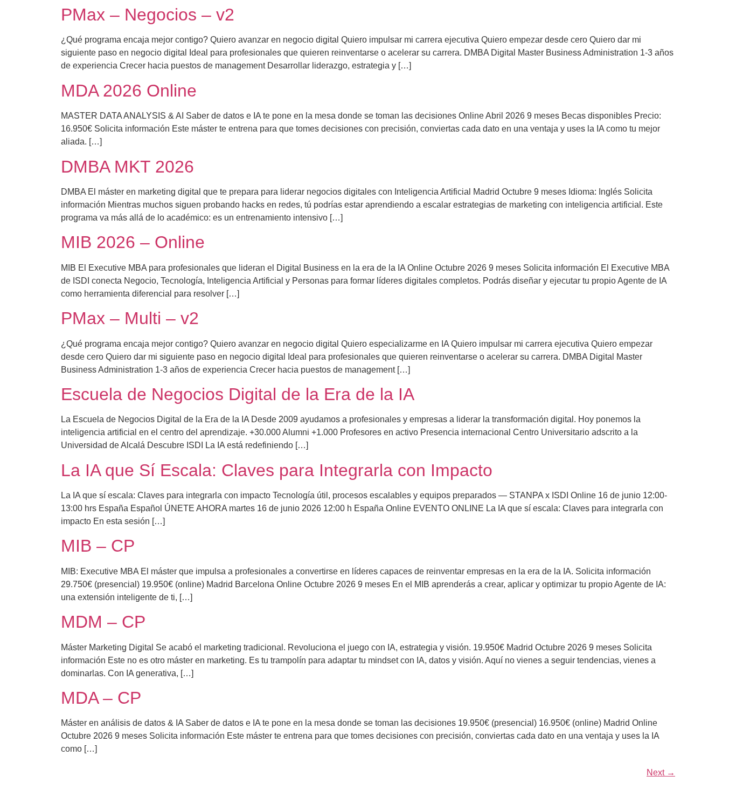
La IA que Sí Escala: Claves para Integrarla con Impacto (276, 470)
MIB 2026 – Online (133, 242)
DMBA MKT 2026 (127, 166)
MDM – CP (103, 621)
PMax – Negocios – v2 (147, 14)
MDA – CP (101, 697)
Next (661, 772)
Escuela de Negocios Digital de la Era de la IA (237, 394)
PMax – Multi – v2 (130, 318)
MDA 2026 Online (129, 90)
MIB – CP (98, 545)
